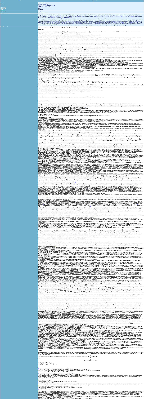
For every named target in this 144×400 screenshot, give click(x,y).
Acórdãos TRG (19, 0)
